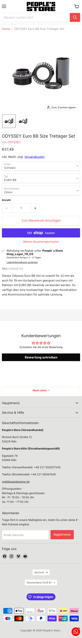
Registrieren (62, 534)
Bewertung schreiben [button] (41, 357)
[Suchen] (75, 17)
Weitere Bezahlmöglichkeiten (41, 241)
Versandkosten (34, 157)
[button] (8, 121)
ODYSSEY (14, 142)
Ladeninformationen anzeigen (22, 262)
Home (6, 28)
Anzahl (6, 200)
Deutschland (39, 582)
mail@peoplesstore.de (16, 481)
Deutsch (39, 572)
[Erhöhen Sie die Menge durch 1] (35, 208)
